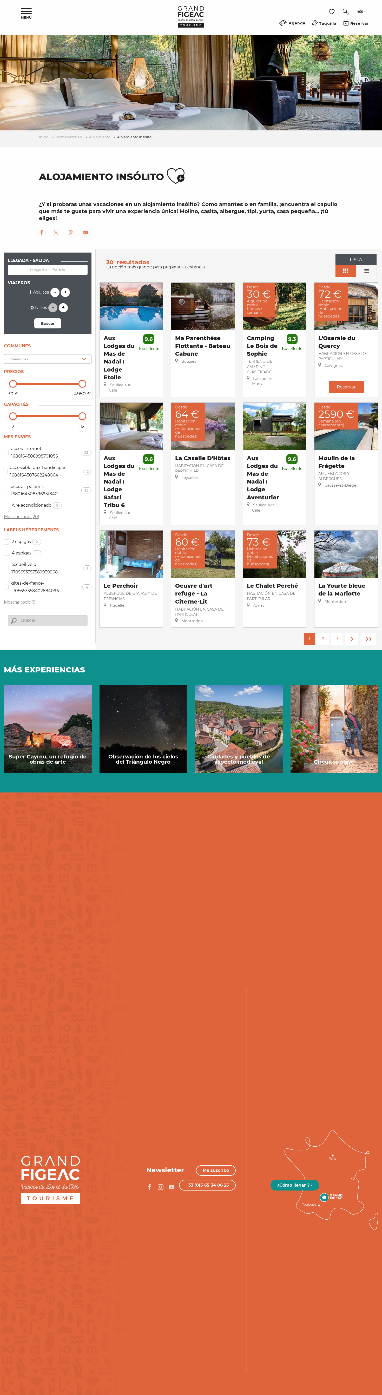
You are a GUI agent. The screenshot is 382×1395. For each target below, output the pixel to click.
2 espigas (25, 541)
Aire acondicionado (35, 505)
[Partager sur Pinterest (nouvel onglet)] (70, 233)
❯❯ (368, 638)
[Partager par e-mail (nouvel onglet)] (85, 233)
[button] (346, 12)
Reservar (346, 386)
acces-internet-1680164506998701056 (50, 452)
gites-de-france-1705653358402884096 (49, 587)
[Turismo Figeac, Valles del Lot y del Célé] (190, 20)
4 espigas (25, 553)
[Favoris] (332, 12)
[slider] (13, 384)
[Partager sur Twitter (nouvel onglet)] (56, 233)
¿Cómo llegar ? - (294, 1185)
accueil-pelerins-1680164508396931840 (49, 490)
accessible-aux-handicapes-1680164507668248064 (49, 471)
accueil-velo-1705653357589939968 (49, 568)
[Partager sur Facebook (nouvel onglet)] (41, 233)
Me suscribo (216, 1170)
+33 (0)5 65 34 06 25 (207, 1185)
